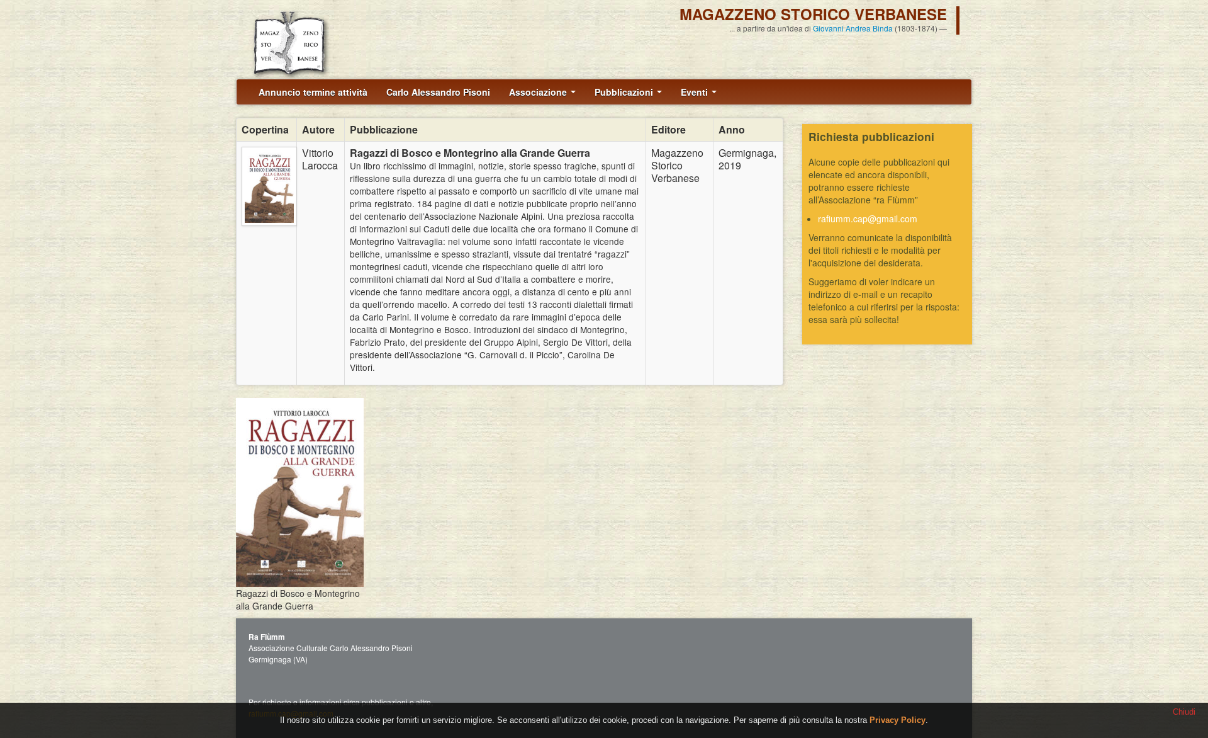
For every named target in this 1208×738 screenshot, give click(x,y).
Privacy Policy (898, 720)
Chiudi (1184, 712)
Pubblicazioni (625, 92)
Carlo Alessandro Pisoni (438, 92)
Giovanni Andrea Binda (853, 28)
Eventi (695, 92)
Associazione (539, 92)
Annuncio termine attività (313, 92)
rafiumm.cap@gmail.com (867, 218)
